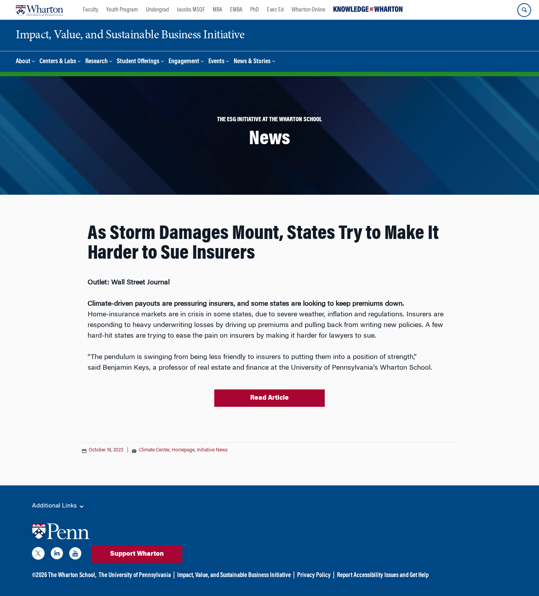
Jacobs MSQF (191, 10)
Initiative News (212, 450)
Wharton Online (309, 10)
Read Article (269, 398)
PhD (254, 10)
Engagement (183, 61)
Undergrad (157, 10)
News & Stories (252, 61)
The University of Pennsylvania (135, 575)
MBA (217, 10)
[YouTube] (75, 555)
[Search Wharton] (524, 10)
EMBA (236, 10)
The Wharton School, (72, 575)
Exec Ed (275, 10)
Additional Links (55, 506)
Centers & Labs (57, 61)
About (23, 61)
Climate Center (154, 450)
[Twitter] (38, 555)
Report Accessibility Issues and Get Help (383, 575)
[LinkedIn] (57, 555)
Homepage (183, 450)
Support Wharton (137, 554)
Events (216, 61)
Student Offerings (138, 61)
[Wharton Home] (39, 10)
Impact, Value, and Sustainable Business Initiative (234, 575)
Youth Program (122, 10)
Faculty (90, 10)
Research (96, 61)
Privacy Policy (314, 575)
